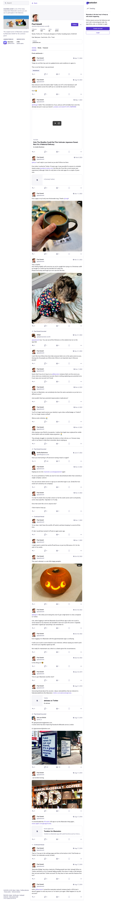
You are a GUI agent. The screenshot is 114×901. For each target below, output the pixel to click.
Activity (34, 48)
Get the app (16, 895)
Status (18, 890)
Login (98, 32)
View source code (13, 896)
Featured (45, 48)
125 (41, 31)
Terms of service (16, 891)
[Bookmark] (69, 74)
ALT (80, 321)
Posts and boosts (37, 53)
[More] (81, 74)
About (14, 890)
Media (39, 48)
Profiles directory (24, 890)
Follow (75, 24)
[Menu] (80, 24)
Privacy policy (7, 891)
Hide (79, 202)
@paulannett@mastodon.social (40, 26)
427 (33, 31)
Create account (97, 28)
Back (35, 3)
